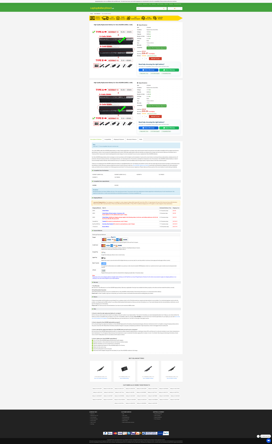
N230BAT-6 (139, 174)
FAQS (140, 139)
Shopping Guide (177, 4)
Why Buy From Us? (94, 415)
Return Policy (125, 420)
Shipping (171, 4)
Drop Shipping (157, 418)
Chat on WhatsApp (170, 70)
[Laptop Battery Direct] (102, 9)
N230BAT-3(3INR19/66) (98, 174)
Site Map (92, 424)
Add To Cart (156, 58)
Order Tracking (160, 4)
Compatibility (107, 139)
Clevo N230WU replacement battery (141, 165)
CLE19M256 (117, 177)
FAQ (150, 4)
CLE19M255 (161, 174)
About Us (140, 4)
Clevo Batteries (97, 13)
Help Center (124, 415)
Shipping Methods (158, 413)
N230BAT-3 (95, 177)
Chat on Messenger (149, 70)
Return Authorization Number (128, 422)
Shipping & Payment (119, 139)
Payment (154, 4)
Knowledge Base (125, 417)
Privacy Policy (93, 420)
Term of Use (93, 422)
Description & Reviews (96, 139)
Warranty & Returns (132, 139)
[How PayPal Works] (163, 433)
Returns (166, 4)
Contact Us (145, 4)
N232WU (116, 185)
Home (91, 13)
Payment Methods (158, 417)
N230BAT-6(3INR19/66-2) (120, 174)
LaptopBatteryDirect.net (119, 439)
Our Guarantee (93, 417)
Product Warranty (94, 418)
